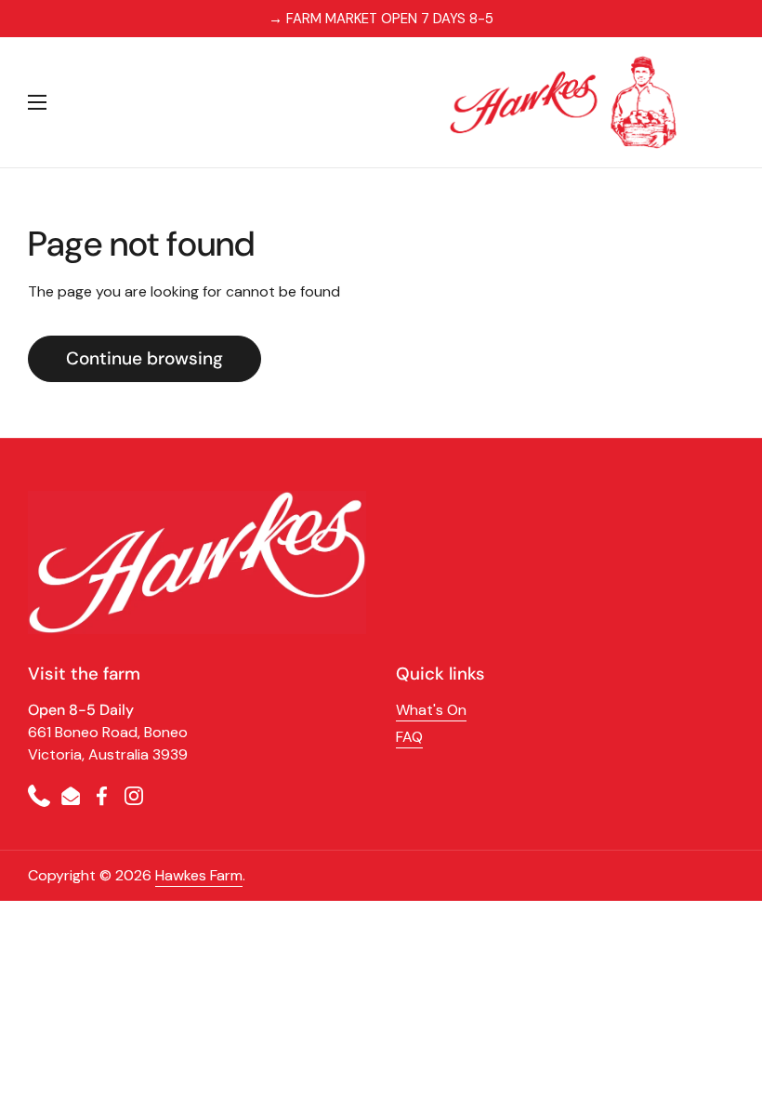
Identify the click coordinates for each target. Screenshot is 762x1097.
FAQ (409, 737)
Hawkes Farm (199, 875)
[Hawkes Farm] (563, 102)
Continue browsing (144, 358)
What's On (431, 710)
